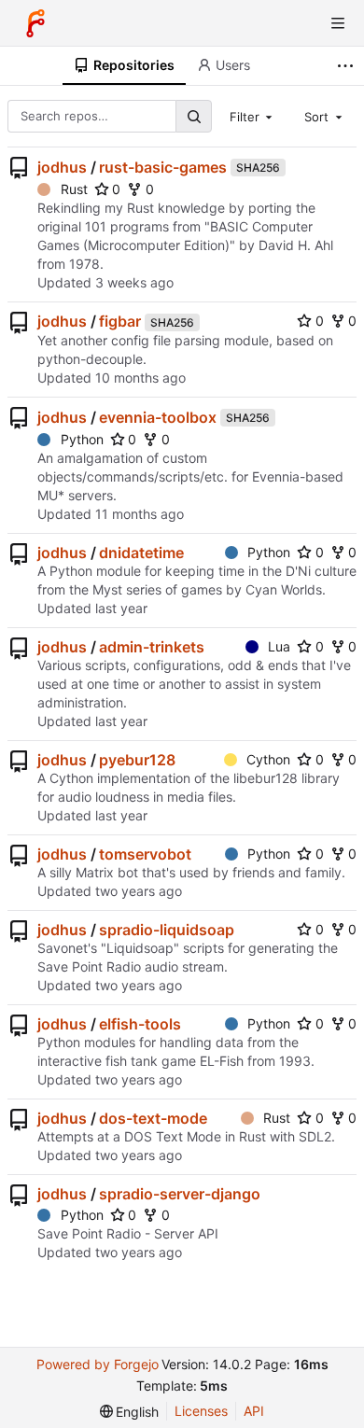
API (254, 1411)
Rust (74, 189)
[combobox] (252, 116)
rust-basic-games (163, 167)
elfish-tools (140, 1024)
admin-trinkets (151, 646)
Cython (268, 759)
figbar (120, 321)
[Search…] (193, 116)
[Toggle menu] (338, 23)
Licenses (201, 1411)
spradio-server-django (179, 1193)
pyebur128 (137, 759)
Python (82, 439)
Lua (279, 646)
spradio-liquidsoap (166, 929)
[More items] (347, 66)
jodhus (62, 167)
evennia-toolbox (158, 417)
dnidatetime (141, 552)
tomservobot (145, 854)
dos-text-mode (153, 1118)
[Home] (35, 23)
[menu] (130, 1412)
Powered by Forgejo (97, 1364)
